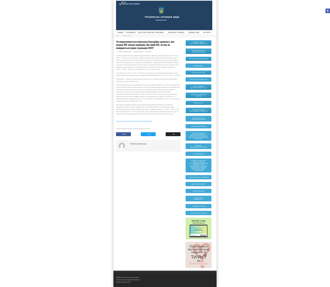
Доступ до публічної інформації (151, 32)
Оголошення (131, 32)
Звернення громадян (176, 32)
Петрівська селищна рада (124, 51)
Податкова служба (138, 51)
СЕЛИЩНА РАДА (193, 32)
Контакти (207, 32)
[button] (328, 11)
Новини (120, 32)
